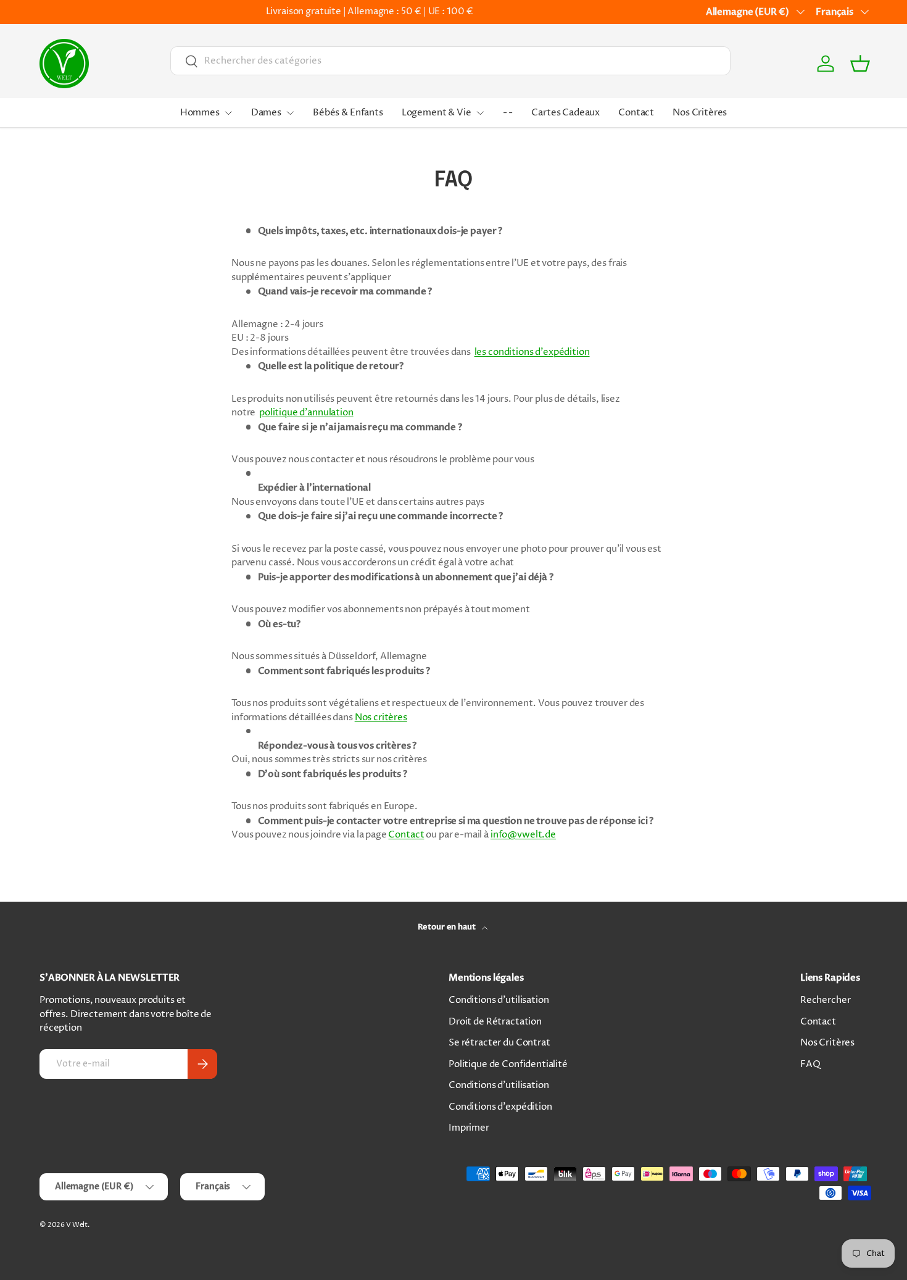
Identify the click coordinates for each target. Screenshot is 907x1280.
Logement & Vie (436, 112)
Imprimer (469, 1127)
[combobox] (450, 61)
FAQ (810, 1064)
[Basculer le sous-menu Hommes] (228, 113)
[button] (860, 63)
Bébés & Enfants (348, 112)
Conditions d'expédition (500, 1106)
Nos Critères (700, 112)
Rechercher (825, 1000)
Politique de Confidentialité (508, 1064)
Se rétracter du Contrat (499, 1042)
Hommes (200, 112)
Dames (266, 112)
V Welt (77, 1224)
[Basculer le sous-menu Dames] (290, 113)
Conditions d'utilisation (499, 1000)
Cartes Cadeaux (565, 112)
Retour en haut (448, 927)
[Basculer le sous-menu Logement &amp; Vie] (480, 113)
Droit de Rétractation (495, 1021)
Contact (636, 112)
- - (508, 112)
